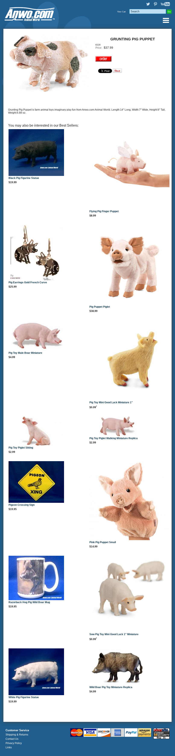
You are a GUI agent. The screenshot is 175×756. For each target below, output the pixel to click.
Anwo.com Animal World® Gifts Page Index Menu (166, 20)
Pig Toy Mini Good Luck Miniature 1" (111, 402)
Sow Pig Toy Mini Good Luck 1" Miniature (114, 634)
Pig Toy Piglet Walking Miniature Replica (113, 438)
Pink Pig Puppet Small (102, 542)
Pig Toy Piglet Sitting (21, 447)
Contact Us (12, 738)
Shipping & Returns (17, 734)
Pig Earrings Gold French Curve (28, 282)
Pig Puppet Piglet (99, 306)
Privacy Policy (14, 743)
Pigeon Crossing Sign (22, 504)
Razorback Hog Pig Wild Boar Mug (29, 602)
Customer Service (17, 730)
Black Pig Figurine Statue (24, 178)
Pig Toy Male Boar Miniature (25, 352)
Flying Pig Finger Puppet (104, 211)
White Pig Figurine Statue (24, 697)
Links (9, 747)
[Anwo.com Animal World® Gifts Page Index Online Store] (31, 13)
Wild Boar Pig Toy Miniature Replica (110, 687)
